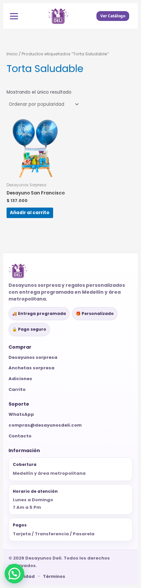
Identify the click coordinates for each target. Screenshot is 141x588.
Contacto (20, 436)
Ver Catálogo (112, 16)
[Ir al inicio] (58, 16)
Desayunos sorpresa (33, 357)
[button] (14, 573)
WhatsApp (21, 414)
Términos (54, 576)
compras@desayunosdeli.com (45, 425)
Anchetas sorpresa (31, 368)
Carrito (17, 389)
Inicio (12, 54)
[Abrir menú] (14, 16)
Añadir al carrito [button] (30, 213)
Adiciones (20, 379)
